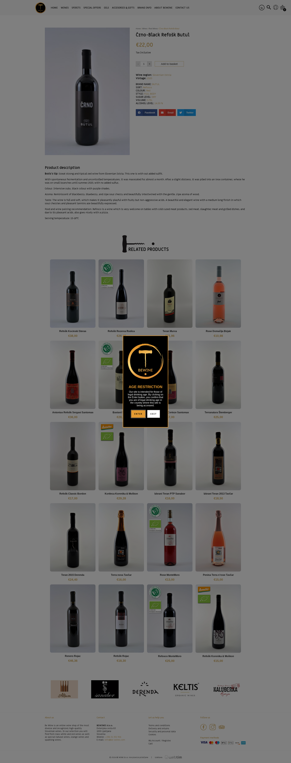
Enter (138, 414)
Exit (154, 414)
